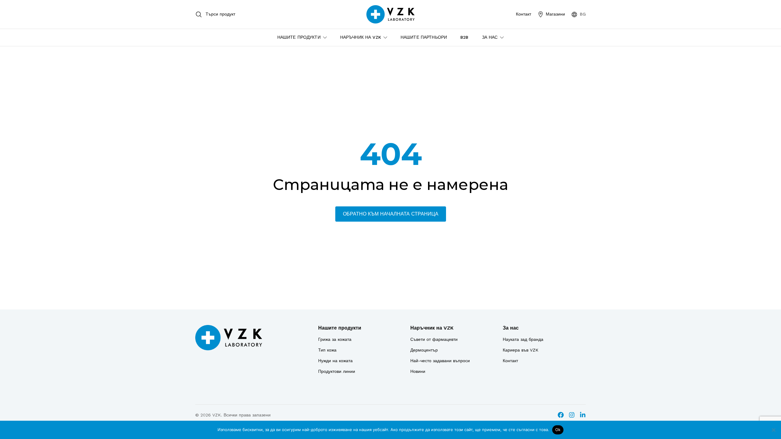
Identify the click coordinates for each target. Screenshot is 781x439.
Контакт (510, 360)
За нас (511, 328)
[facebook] (561, 415)
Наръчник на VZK (431, 328)
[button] (578, 14)
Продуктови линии (336, 371)
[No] (773, 430)
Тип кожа (327, 350)
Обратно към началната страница (390, 214)
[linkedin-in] (583, 415)
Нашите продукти (339, 328)
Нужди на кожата (335, 360)
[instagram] (572, 415)
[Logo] (228, 337)
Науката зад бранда (523, 339)
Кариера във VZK (520, 350)
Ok (558, 429)
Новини (417, 371)
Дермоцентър (424, 350)
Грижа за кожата (334, 339)
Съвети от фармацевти (434, 339)
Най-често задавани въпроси (440, 360)
